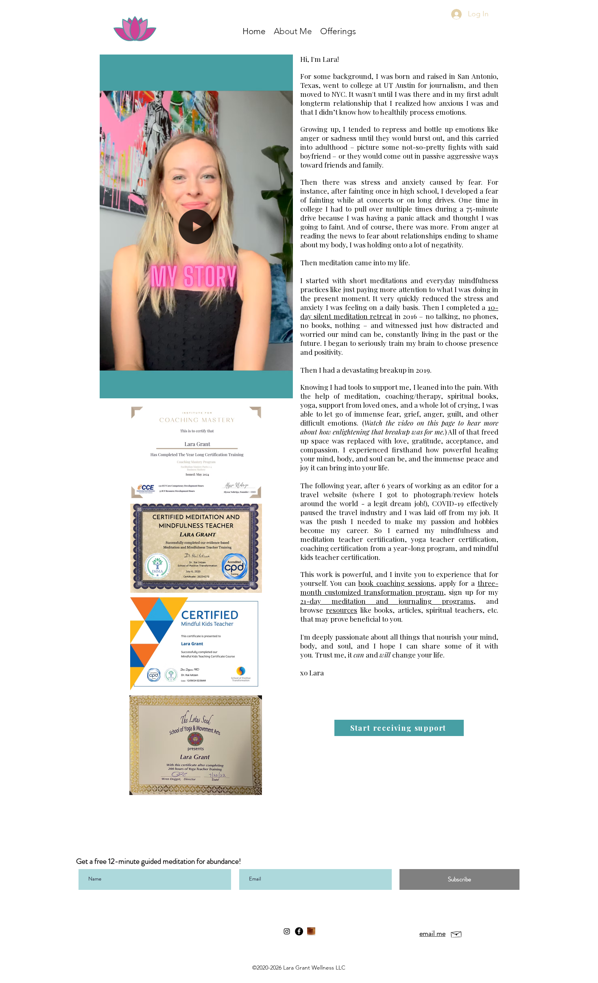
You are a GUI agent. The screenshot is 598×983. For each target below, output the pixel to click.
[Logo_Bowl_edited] (311, 931)
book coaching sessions (396, 583)
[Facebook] (299, 931)
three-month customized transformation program (399, 587)
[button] (338, 31)
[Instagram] (287, 931)
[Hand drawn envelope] (456, 933)
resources (341, 609)
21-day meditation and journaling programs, (388, 600)
